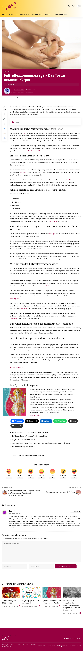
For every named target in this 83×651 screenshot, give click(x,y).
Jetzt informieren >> (16, 367)
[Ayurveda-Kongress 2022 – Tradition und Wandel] (52, 592)
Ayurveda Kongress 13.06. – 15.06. (9, 601)
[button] (3, 6)
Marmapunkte (24, 308)
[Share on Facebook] (4, 113)
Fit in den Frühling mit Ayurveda (23, 447)
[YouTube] (74, 638)
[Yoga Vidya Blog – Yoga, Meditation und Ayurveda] (5, 638)
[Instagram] (77, 638)
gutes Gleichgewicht (33, 151)
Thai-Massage (70, 180)
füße (19, 455)
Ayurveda (7, 71)
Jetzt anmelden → (36, 415)
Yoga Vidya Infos (19, 90)
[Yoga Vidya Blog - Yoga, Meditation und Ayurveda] (10, 6)
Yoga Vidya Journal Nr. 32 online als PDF (31, 601)
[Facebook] (72, 638)
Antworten (76, 511)
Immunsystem (15, 298)
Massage (52, 234)
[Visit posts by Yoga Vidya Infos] (7, 91)
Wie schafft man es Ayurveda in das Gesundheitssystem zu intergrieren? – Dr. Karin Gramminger (71, 605)
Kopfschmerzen (53, 221)
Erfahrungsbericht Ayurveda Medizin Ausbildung (29, 436)
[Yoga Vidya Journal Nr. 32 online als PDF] (31, 592)
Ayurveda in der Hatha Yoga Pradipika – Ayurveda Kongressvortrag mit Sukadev (41, 443)
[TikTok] (80, 638)
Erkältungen (50, 286)
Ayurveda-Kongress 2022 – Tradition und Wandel (52, 601)
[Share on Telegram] (4, 128)
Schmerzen (14, 318)
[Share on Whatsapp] (4, 123)
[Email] (4, 133)
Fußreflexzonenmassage (29, 455)
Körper (22, 172)
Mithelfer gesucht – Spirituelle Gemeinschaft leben (30, 432)
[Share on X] (4, 118)
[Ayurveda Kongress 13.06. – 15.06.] (11, 592)
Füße (25, 133)
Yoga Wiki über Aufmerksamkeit (24, 439)
